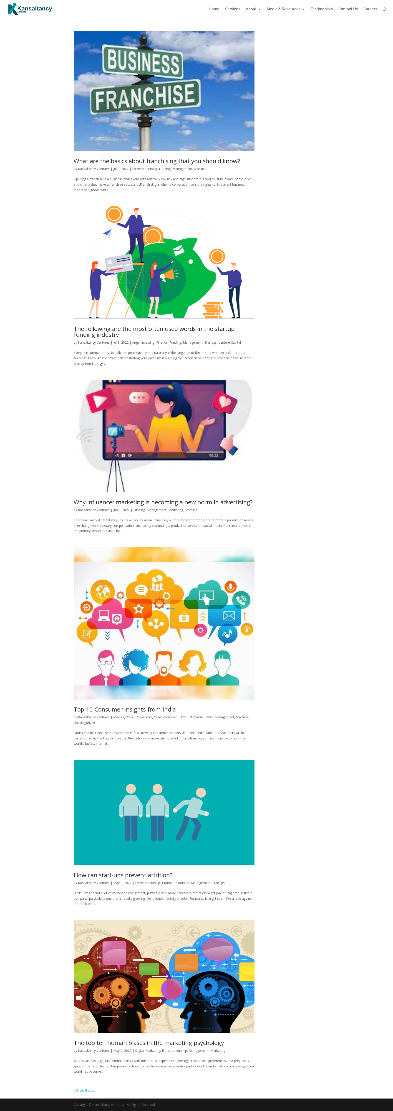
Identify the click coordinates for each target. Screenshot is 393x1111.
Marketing (175, 510)
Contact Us (348, 9)
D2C (182, 717)
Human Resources (175, 883)
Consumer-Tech (166, 717)
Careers (370, 9)
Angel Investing (143, 342)
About (251, 9)
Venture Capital (230, 342)
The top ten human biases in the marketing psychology (149, 1043)
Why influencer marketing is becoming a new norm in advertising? (163, 502)
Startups (200, 169)
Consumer (144, 717)
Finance (162, 342)
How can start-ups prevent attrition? (123, 875)
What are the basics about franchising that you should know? (157, 161)
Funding (165, 169)
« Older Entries (84, 1090)
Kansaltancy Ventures (94, 169)
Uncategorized (84, 722)
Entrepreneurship (144, 169)
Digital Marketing (147, 1050)
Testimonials (322, 9)
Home (214, 9)
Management (182, 169)
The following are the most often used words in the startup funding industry (154, 332)
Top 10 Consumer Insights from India (125, 709)
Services (232, 9)
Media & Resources (283, 9)
